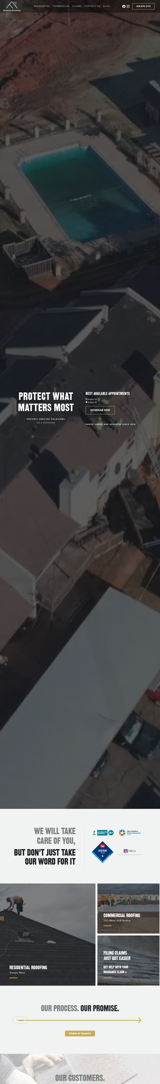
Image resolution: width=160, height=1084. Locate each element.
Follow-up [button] (125, 1020)
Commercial (61, 6)
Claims (77, 6)
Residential (42, 6)
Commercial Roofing (122, 915)
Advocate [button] (54, 1020)
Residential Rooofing (28, 967)
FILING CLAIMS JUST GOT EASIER (117, 955)
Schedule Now (100, 410)
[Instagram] (128, 6)
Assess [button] (30, 1020)
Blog (106, 6)
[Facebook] (124, 6)
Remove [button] (78, 1020)
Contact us (92, 6)
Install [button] (102, 1020)
